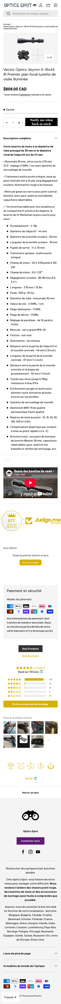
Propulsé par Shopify (32, 995)
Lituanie (21, 927)
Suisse (28, 935)
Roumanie (47, 931)
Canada (36, 914)
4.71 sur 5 (39, 667)
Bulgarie (26, 914)
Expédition (24, 94)
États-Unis (37, 939)
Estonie (26, 919)
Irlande (43, 923)
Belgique (14, 914)
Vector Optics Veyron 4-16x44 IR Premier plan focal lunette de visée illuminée (30, 27)
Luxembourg (35, 927)
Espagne (8, 935)
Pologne (23, 931)
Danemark (14, 919)
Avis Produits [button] (30, 648)
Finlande (37, 919)
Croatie (47, 914)
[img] (30, 668)
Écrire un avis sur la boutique (30, 704)
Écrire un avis (30, 562)
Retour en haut (30, 792)
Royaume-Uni (41, 935)
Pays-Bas (50, 927)
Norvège (12, 931)
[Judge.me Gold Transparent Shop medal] (30, 766)
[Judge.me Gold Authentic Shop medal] (20, 766)
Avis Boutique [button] (30, 655)
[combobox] (30, 13)
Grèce (23, 923)
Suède (19, 935)
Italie (52, 923)
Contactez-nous (30, 840)
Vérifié (29, 778)
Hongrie (33, 923)
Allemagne (12, 923)
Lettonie (10, 927)
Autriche (51, 910)
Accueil (6, 24)
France (48, 919)
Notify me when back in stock (41, 122)
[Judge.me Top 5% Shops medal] (50, 766)
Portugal (34, 931)
